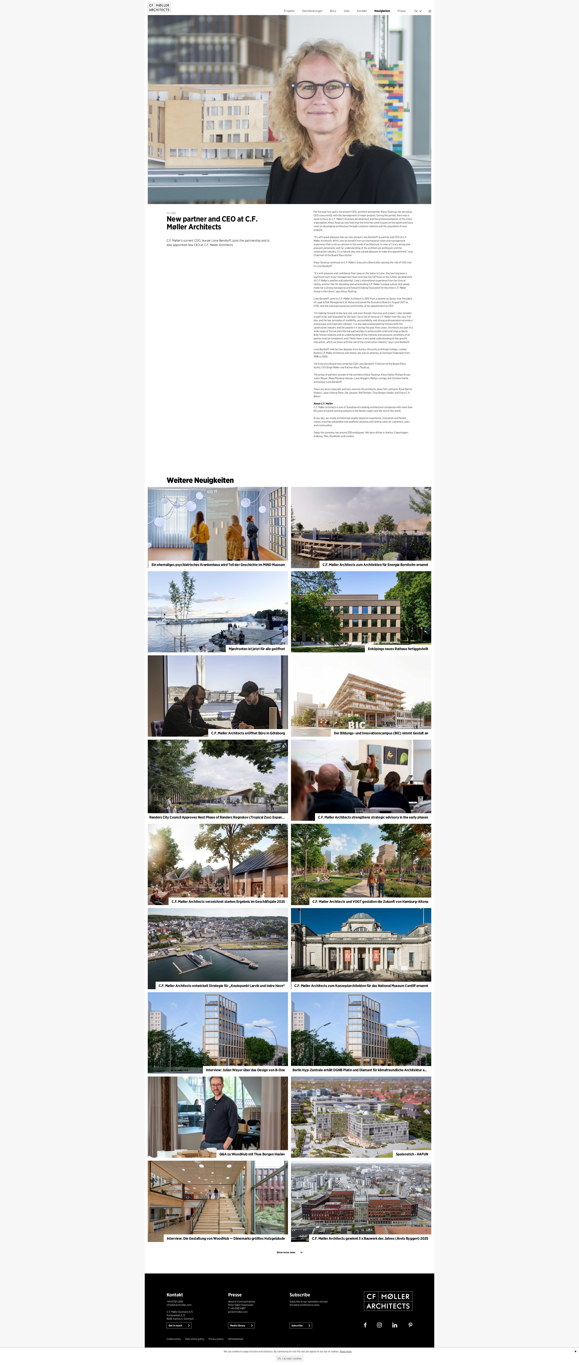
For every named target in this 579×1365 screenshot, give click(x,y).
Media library (238, 1325)
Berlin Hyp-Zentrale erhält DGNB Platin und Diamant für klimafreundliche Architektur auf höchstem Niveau (374, 1070)
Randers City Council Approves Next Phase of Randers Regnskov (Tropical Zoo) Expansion (218, 817)
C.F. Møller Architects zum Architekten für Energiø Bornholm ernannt (375, 564)
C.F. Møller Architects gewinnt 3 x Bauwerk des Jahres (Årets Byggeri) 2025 (370, 1238)
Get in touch (176, 1325)
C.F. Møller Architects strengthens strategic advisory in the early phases (373, 817)
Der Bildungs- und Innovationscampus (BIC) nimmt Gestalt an (381, 733)
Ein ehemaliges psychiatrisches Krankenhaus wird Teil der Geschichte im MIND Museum (218, 564)
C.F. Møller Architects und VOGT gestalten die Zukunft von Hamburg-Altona (370, 901)
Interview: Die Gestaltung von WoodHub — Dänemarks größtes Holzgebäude (226, 1238)
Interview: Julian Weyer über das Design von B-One (245, 1070)
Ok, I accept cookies (289, 1358)
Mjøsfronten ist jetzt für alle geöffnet (257, 649)
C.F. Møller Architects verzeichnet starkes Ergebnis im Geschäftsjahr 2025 (228, 901)
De (416, 11)
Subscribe (297, 1325)
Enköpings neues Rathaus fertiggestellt (398, 649)
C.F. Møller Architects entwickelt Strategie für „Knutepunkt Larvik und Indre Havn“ (222, 985)
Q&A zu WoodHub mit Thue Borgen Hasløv (252, 1154)
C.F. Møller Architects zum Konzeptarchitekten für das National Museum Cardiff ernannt (361, 985)
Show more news (286, 1252)
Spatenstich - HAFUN (412, 1154)
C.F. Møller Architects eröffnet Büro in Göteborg (248, 733)
